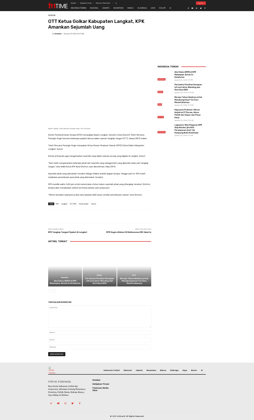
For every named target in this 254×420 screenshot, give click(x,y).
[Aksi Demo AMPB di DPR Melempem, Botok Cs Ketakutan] (65, 266)
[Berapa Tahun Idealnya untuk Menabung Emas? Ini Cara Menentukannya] (134, 266)
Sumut (93, 204)
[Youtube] (192, 8)
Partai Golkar (84, 204)
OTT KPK (73, 204)
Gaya (134, 275)
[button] (116, 3)
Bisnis (99, 275)
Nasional (65, 277)
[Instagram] (196, 8)
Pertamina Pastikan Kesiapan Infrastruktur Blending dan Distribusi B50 (99, 280)
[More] (137, 42)
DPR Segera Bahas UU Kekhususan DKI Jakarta (128, 232)
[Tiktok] (188, 8)
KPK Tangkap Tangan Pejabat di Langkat (67, 232)
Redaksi (58, 34)
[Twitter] (200, 8)
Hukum (51, 15)
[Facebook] (204, 8)
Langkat (64, 204)
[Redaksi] (50, 33)
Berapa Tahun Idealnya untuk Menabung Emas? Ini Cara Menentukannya (134, 280)
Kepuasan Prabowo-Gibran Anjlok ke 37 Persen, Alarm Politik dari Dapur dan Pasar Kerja (187, 114)
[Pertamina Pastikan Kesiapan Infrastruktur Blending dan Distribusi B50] (100, 266)
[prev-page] (49, 291)
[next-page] (54, 291)
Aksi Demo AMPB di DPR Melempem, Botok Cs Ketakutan (65, 282)
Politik (160, 117)
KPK (57, 204)
